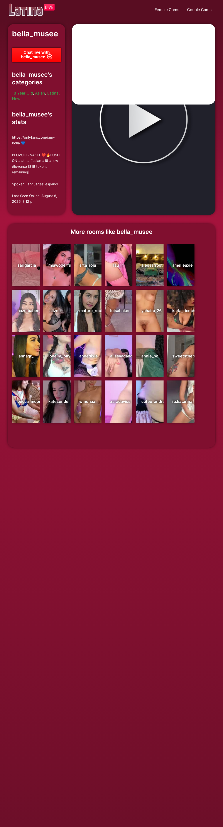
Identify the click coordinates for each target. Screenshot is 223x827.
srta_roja (87, 265)
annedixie (88, 356)
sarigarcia (26, 265)
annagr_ (26, 356)
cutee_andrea (154, 401)
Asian (40, 93)
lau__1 (118, 265)
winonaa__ (89, 401)
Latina (53, 93)
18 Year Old (22, 93)
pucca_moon (29, 401)
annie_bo (149, 356)
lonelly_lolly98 (62, 356)
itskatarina (182, 401)
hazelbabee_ (29, 310)
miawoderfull (60, 265)
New (16, 98)
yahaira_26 (151, 310)
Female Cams (167, 9)
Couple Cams (199, 9)
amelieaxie (182, 265)
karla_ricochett (186, 310)
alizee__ (56, 310)
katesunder (59, 401)
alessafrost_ (152, 265)
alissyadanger (123, 356)
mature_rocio (91, 310)
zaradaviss (120, 401)
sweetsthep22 (186, 356)
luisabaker (120, 310)
